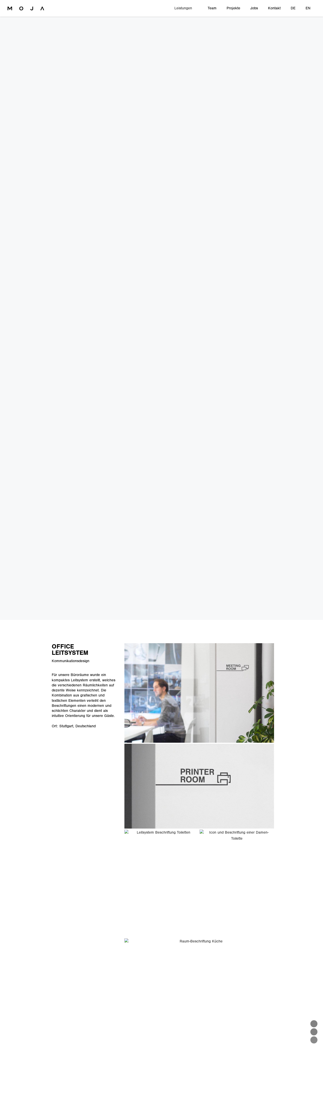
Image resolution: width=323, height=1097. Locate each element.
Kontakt (274, 8)
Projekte (233, 8)
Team (212, 8)
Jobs (254, 8)
